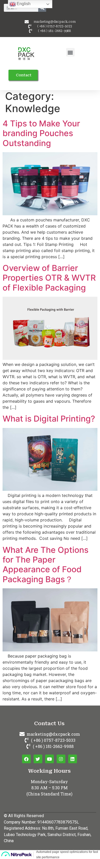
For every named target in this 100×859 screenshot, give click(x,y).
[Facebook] (26, 759)
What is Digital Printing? (49, 419)
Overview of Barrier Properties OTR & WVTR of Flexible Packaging (49, 278)
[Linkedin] (72, 759)
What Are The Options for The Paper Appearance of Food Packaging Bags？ (45, 564)
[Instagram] (61, 759)
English (23, 4)
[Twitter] (38, 759)
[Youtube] (49, 759)
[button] (70, 52)
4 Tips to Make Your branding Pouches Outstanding (41, 133)
